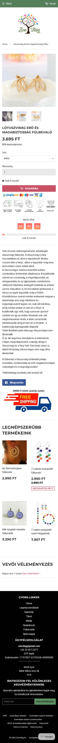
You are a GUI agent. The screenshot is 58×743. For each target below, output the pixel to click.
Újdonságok (29, 634)
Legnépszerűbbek (29, 607)
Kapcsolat (44, 723)
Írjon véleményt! (30, 573)
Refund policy (36, 727)
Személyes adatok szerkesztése (28, 719)
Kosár (52, 3)
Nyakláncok (29, 625)
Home (4, 44)
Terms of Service (20, 727)
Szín (4, 152)
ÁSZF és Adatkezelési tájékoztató (22, 723)
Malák (29, 620)
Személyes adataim (18, 716)
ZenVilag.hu (21, 737)
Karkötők (29, 612)
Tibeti (29, 616)
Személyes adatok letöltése (41, 716)
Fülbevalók (29, 629)
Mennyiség (7, 166)
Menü (9, 3)
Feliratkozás (45, 701)
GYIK (5, 716)
